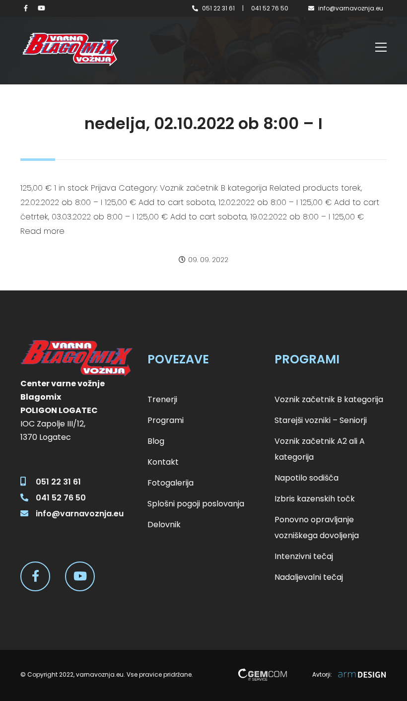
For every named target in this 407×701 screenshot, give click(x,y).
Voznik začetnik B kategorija (328, 399)
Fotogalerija (170, 483)
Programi (165, 420)
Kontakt (163, 462)
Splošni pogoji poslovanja (195, 503)
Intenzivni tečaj (303, 556)
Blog (155, 441)
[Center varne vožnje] (70, 49)
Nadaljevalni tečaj (308, 577)
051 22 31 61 (218, 8)
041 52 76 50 (269, 8)
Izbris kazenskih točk (314, 498)
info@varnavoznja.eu (350, 8)
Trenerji (162, 399)
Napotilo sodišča (306, 478)
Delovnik (164, 524)
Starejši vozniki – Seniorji (320, 420)
